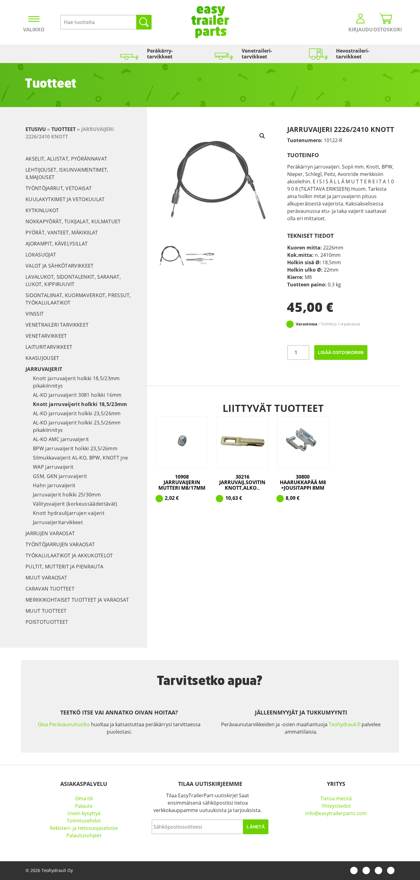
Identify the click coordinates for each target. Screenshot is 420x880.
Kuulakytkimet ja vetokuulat (65, 199)
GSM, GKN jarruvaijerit (60, 476)
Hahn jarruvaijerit (54, 485)
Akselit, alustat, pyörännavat (66, 158)
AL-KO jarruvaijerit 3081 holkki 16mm (77, 395)
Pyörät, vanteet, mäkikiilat (62, 232)
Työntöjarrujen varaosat (60, 544)
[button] (262, 135)
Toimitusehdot (84, 820)
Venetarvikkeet (46, 335)
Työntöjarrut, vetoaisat (59, 188)
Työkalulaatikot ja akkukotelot (69, 555)
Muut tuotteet (46, 610)
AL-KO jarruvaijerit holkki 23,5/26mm (77, 413)
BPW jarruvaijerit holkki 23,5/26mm (75, 448)
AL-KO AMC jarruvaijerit (61, 439)
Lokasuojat (41, 254)
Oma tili (84, 798)
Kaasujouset (42, 358)
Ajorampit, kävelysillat (57, 243)
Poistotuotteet (47, 622)
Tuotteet (63, 129)
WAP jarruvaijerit (53, 467)
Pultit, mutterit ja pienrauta (64, 566)
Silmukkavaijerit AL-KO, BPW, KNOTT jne (80, 457)
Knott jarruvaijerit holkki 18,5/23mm (80, 404)
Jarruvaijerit (44, 369)
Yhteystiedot (336, 805)
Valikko (34, 29)
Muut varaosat (46, 577)
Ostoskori (386, 29)
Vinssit (35, 313)
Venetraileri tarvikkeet (57, 324)
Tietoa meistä (336, 798)
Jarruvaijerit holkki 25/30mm (67, 494)
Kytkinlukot (42, 210)
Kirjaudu (360, 29)
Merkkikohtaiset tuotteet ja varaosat (77, 599)
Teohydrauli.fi (344, 724)
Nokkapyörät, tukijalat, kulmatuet (73, 221)
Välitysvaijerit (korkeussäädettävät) (75, 503)
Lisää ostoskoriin (341, 352)
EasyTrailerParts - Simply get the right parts (210, 22)
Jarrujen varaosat (50, 533)
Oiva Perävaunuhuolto (64, 724)
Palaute (84, 805)
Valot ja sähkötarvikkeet (60, 265)
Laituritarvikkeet (49, 347)
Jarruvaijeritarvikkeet (58, 522)
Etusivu (36, 129)
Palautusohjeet (83, 835)
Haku (144, 22)
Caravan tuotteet (50, 588)
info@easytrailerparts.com (336, 813)
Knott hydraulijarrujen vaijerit (69, 513)
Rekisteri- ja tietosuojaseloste (84, 828)
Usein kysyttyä (84, 813)
